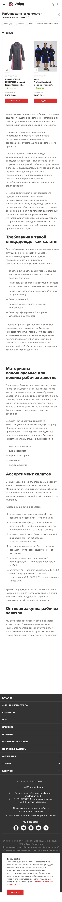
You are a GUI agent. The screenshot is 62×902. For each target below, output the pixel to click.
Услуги (6, 763)
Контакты (8, 771)
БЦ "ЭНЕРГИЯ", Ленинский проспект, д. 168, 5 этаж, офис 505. (33, 800)
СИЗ (4, 720)
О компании (9, 756)
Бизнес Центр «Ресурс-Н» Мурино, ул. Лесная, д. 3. (33, 794)
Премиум (7, 727)
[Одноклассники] (16, 827)
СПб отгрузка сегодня (15, 742)
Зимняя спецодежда (15, 705)
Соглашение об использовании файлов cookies (31, 815)
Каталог (7, 698)
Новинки (7, 734)
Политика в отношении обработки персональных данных (31, 809)
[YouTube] (38, 827)
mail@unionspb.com (33, 787)
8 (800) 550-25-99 (31, 781)
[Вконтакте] (23, 827)
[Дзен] (31, 827)
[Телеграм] (46, 827)
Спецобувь (8, 712)
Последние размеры (14, 749)
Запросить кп (60, 23)
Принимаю (15, 892)
